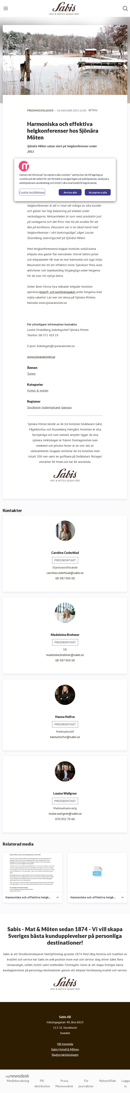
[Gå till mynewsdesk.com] (17, 1076)
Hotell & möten (37, 390)
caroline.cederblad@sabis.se (65, 573)
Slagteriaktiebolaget (65, 1055)
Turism (31, 374)
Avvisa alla (70, 192)
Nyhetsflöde (107, 1081)
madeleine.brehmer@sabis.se (65, 655)
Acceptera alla (98, 192)
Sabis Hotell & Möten (65, 1049)
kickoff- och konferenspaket (57, 292)
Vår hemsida (65, 1044)
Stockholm (34, 407)
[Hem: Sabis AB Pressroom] (64, 8)
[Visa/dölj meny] (5, 8)
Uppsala (66, 407)
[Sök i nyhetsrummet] (125, 8)
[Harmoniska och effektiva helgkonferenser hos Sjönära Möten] (32, 872)
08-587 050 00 (65, 578)
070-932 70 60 (65, 819)
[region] (65, 179)
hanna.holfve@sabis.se (65, 737)
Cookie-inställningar (32, 192)
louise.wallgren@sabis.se (65, 813)
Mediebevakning (18, 1081)
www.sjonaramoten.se (41, 357)
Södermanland (51, 407)
